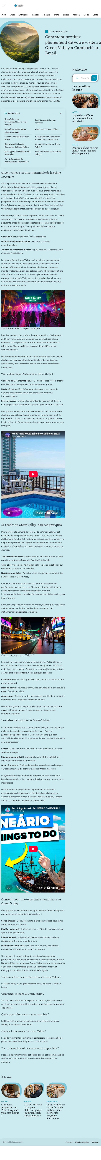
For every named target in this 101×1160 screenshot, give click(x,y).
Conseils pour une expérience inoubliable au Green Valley (47, 138)
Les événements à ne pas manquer (45, 121)
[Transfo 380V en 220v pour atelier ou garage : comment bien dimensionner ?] (33, 1091)
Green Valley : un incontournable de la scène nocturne (16, 122)
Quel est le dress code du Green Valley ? (48, 153)
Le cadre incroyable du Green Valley (17, 138)
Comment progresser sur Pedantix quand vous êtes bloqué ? (10, 1110)
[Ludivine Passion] (19, 6)
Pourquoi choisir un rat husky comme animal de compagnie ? (85, 151)
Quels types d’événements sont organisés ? (17, 153)
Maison (27, 1101)
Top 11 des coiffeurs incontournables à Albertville (82, 118)
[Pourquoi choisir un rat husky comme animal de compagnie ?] (85, 134)
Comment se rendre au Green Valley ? (47, 145)
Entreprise (52, 1101)
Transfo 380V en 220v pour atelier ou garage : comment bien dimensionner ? (33, 1110)
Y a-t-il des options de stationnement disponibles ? (17, 160)
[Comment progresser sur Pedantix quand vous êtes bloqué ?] (10, 1091)
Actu (75, 112)
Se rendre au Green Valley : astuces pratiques (16, 130)
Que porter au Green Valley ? (47, 129)
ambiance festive (19, 97)
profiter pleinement (41, 87)
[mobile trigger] (5, 6)
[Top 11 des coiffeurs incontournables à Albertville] (85, 101)
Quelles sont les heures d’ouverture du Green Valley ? (17, 145)
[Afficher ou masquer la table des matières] (41, 113)
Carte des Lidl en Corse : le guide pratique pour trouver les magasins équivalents (56, 1111)
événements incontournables (47, 97)
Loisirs (4, 1101)
